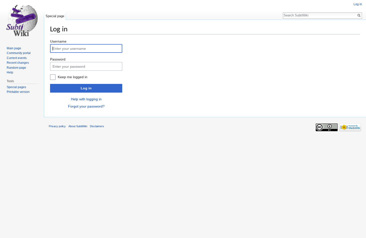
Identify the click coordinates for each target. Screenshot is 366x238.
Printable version (18, 92)
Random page (16, 67)
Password (57, 59)
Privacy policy (57, 126)
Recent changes (18, 62)
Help (10, 72)
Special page (55, 16)
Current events (17, 58)
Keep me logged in (72, 77)
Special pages (16, 87)
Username (58, 41)
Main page (14, 48)
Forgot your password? (86, 106)
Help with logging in (86, 99)
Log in (86, 88)
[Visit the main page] (22, 20)
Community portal (19, 53)
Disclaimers (97, 126)
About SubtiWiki (77, 126)
